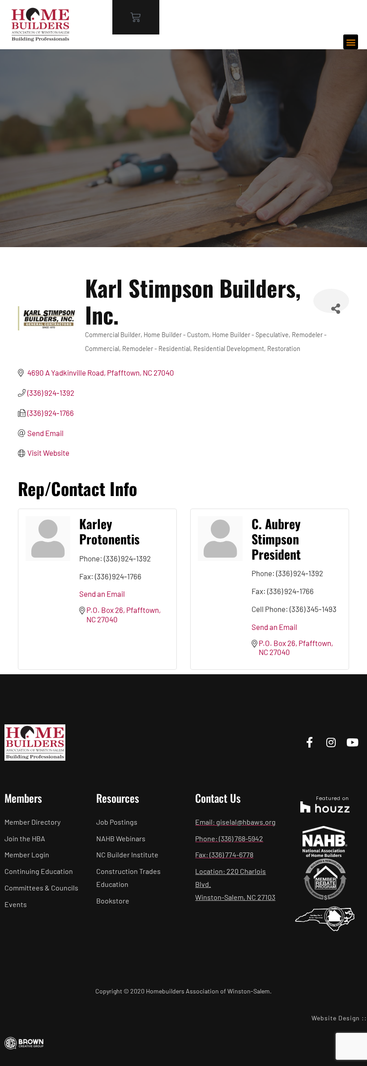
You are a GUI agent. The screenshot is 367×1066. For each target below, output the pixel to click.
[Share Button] (331, 301)
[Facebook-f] (309, 742)
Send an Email (102, 593)
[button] (350, 41)
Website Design (336, 1018)
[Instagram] (331, 742)
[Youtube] (352, 742)
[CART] (135, 17)
